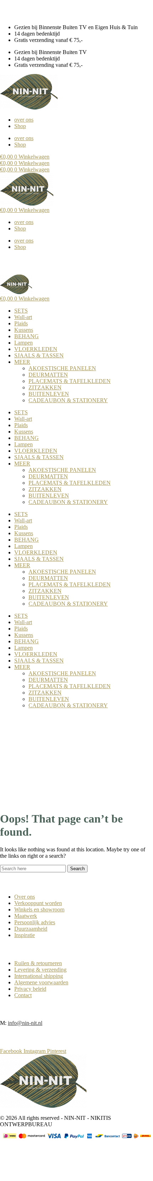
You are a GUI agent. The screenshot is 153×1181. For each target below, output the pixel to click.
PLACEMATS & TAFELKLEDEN (69, 381)
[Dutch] (3, 8)
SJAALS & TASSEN (39, 355)
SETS (21, 311)
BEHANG (26, 336)
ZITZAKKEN (45, 387)
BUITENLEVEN (48, 394)
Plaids (21, 323)
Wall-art (23, 317)
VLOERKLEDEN (35, 349)
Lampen (23, 343)
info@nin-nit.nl (25, 1023)
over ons (23, 120)
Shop (20, 126)
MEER (22, 362)
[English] (10, 8)
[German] (17, 8)
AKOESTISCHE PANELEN (62, 368)
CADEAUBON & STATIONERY (68, 400)
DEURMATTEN (48, 375)
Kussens (23, 330)
